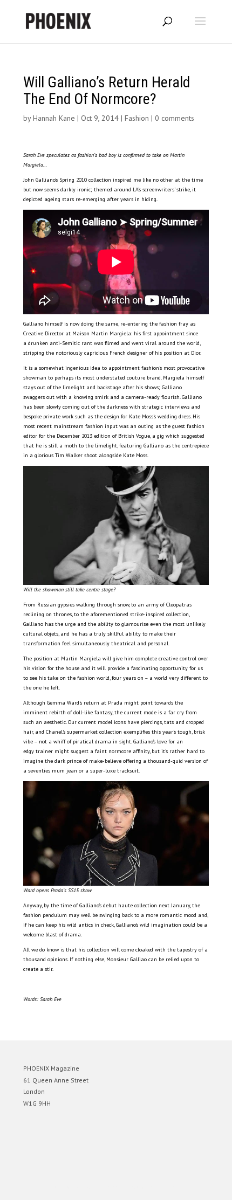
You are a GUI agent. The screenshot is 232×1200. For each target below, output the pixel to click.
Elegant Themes (100, 1186)
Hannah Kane (54, 118)
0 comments (174, 118)
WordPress (168, 1186)
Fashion (137, 118)
